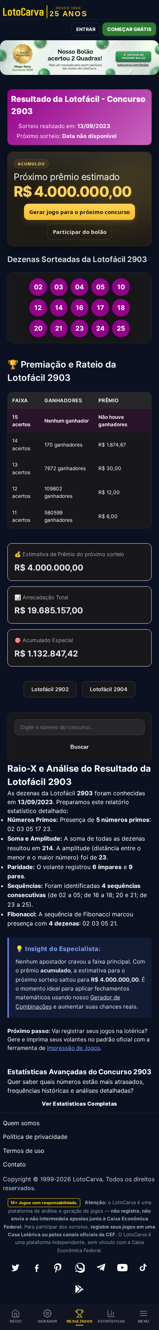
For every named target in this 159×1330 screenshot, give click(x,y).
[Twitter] (15, 1267)
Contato (14, 1164)
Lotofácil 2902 (50, 689)
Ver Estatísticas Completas (79, 1103)
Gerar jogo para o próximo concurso (79, 212)
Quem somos (21, 1123)
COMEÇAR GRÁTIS (129, 29)
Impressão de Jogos (73, 1047)
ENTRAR (85, 29)
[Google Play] (79, 1289)
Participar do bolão (79, 231)
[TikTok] (143, 1267)
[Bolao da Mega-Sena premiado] (79, 57)
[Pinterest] (58, 1267)
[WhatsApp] (79, 1267)
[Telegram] (101, 1267)
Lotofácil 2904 (109, 689)
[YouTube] (122, 1267)
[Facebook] (36, 1267)
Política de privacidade (35, 1136)
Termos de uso (23, 1150)
